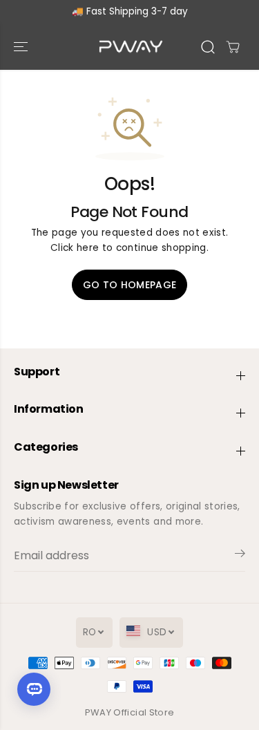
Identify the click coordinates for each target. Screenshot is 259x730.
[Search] (207, 47)
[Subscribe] (240, 556)
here (88, 247)
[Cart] (232, 47)
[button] (22, 47)
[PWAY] (129, 46)
